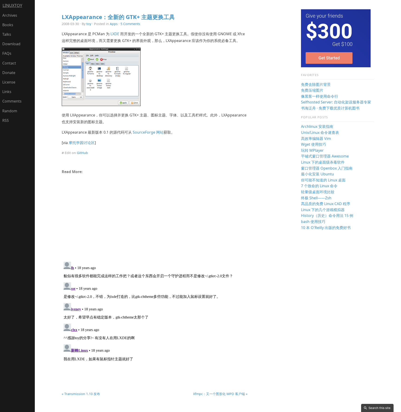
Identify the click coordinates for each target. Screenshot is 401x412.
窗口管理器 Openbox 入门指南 (326, 168)
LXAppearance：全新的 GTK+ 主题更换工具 (118, 17)
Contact (9, 63)
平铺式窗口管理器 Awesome (325, 156)
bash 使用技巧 (313, 221)
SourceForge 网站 (148, 132)
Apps (114, 24)
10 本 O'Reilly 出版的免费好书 (326, 227)
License (8, 82)
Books (7, 24)
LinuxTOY (12, 5)
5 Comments (130, 24)
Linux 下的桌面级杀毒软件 (323, 162)
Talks (6, 34)
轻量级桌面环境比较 (317, 191)
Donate (8, 72)
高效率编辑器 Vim (316, 138)
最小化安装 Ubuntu (317, 174)
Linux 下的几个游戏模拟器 (323, 209)
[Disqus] (154, 318)
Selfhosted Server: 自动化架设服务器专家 (336, 102)
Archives (9, 15)
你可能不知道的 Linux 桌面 (323, 180)
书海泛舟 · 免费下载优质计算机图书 (330, 108)
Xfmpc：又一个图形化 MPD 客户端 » (220, 394)
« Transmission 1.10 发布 (81, 394)
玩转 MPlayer (312, 150)
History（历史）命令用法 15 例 (327, 215)
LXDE (114, 33)
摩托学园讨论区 (82, 142)
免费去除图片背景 (316, 84)
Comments (12, 101)
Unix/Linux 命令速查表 (320, 132)
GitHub (82, 153)
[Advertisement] (155, 215)
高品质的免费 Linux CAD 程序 (325, 203)
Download (11, 43)
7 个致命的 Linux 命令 (319, 185)
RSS (5, 120)
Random (9, 110)
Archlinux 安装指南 (317, 126)
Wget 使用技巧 (313, 144)
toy (88, 24)
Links (6, 91)
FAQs (6, 53)
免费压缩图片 (312, 90)
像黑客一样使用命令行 (319, 96)
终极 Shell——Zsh (316, 197)
